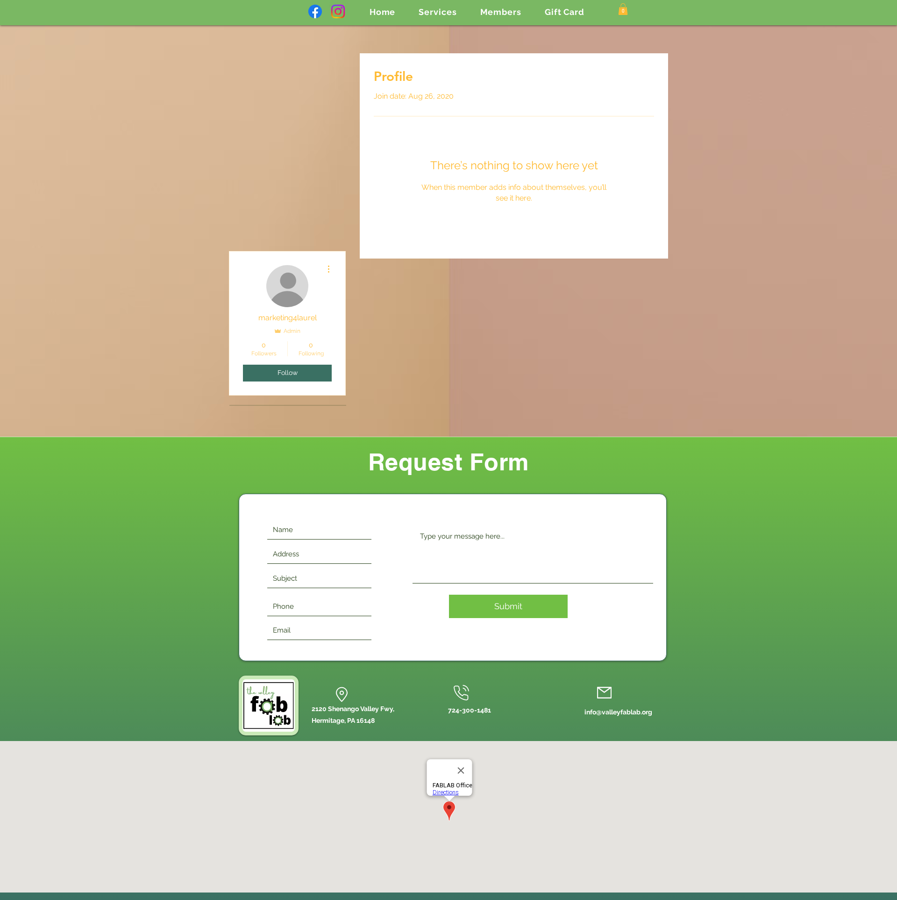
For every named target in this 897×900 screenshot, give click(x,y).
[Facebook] (315, 11)
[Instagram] (338, 11)
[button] (437, 12)
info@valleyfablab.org (618, 712)
